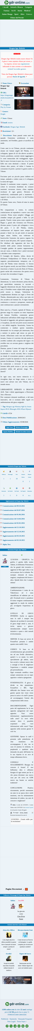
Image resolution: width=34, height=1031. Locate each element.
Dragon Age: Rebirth (18, 127)
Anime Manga (7, 14)
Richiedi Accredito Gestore (23, 431)
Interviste (15, 924)
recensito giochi (29, 807)
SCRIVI (4, 566)
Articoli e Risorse (16, 7)
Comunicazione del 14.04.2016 (14, 519)
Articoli (9, 924)
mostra (10, 123)
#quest (3, 409)
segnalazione (25, 64)
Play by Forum (6, 107)
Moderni (27, 11)
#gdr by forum (26, 406)
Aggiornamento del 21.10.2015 (14, 527)
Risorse (24, 924)
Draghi (3, 114)
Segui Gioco (9, 427)
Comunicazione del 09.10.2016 (14, 506)
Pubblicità (4, 1019)
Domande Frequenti (25, 1019)
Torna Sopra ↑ (22, 1021)
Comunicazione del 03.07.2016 (14, 510)
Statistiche (13, 1019)
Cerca (29, 14)
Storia (20, 11)
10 (17, 479)
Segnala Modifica (8, 431)
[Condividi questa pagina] (26, 1027)
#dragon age (10, 406)
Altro (22, 14)
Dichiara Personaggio (22, 427)
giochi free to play (20, 1012)
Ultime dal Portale (17, 18)
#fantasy (18, 406)
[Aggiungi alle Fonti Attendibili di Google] (23, 1027)
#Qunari (28, 409)
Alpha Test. (7, 544)
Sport (16, 14)
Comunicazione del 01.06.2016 (14, 514)
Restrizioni (6, 131)
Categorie (28, 7)
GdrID (5, 413)
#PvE (7, 409)
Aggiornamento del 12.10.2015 (14, 532)
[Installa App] (19, 1027)
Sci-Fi (13, 11)
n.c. (29, 495)
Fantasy (6, 11)
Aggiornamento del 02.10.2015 (14, 540)
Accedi (5, 7)
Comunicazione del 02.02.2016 (14, 523)
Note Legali (11, 1021)
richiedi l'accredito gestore (17, 69)
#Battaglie (13, 409)
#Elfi (18, 409)
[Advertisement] (17, 33)
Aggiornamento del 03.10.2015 (14, 536)
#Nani (23, 409)
